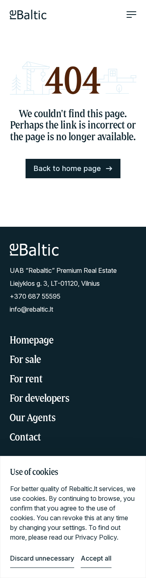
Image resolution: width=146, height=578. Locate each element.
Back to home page (67, 168)
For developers (39, 398)
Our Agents (33, 417)
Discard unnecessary (42, 558)
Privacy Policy (96, 537)
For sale (25, 359)
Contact (25, 437)
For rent (26, 378)
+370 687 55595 (35, 296)
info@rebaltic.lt (31, 309)
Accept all (96, 558)
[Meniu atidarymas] (131, 14)
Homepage (32, 340)
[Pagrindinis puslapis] (28, 14)
